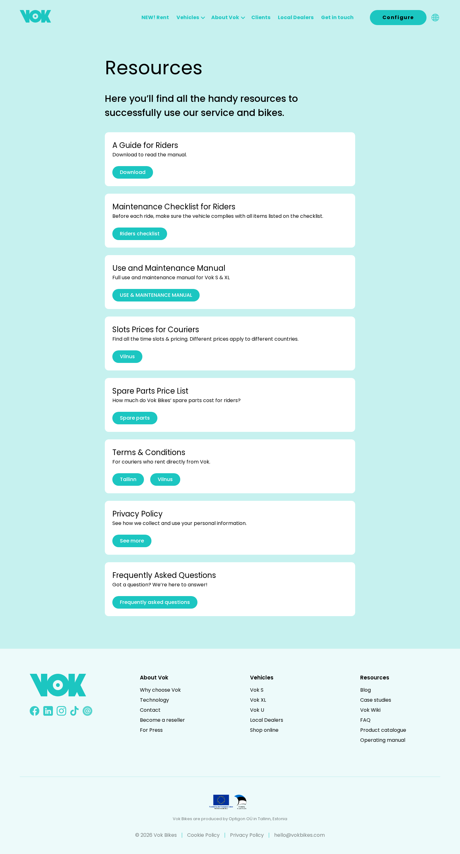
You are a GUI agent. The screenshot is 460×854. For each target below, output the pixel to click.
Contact (150, 710)
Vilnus (127, 356)
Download (133, 172)
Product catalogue (383, 730)
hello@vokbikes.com (299, 835)
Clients (260, 17)
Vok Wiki (370, 710)
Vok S (256, 690)
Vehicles (187, 17)
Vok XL (258, 700)
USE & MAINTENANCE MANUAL (156, 295)
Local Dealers (296, 17)
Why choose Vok (160, 690)
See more (132, 540)
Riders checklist (140, 233)
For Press (151, 730)
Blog (365, 690)
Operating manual (382, 740)
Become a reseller (162, 720)
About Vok (225, 17)
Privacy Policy (247, 835)
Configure (398, 17)
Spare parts (135, 418)
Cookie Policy (203, 835)
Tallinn (128, 479)
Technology (154, 700)
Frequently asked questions (155, 602)
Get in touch (337, 17)
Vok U (257, 710)
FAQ (365, 720)
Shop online (264, 730)
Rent (155, 17)
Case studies (375, 700)
